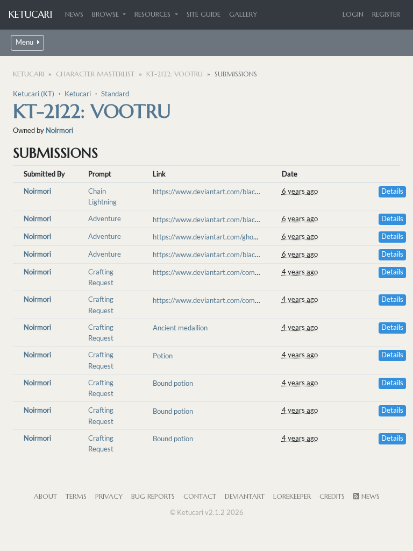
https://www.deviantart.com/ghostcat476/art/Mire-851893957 (252, 236)
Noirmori (59, 130)
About (45, 496)
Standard (115, 93)
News (74, 14)
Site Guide (203, 14)
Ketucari (30, 14)
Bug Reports (153, 496)
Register (386, 14)
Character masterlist (95, 74)
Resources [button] (153, 14)
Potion (163, 355)
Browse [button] (106, 14)
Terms (76, 496)
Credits (332, 496)
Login (353, 14)
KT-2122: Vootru (174, 74)
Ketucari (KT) (33, 93)
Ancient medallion (180, 327)
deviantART (245, 496)
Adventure (104, 218)
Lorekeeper (292, 496)
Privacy (109, 496)
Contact (199, 496)
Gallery (243, 14)
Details (392, 191)
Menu (25, 42)
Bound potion (173, 383)
